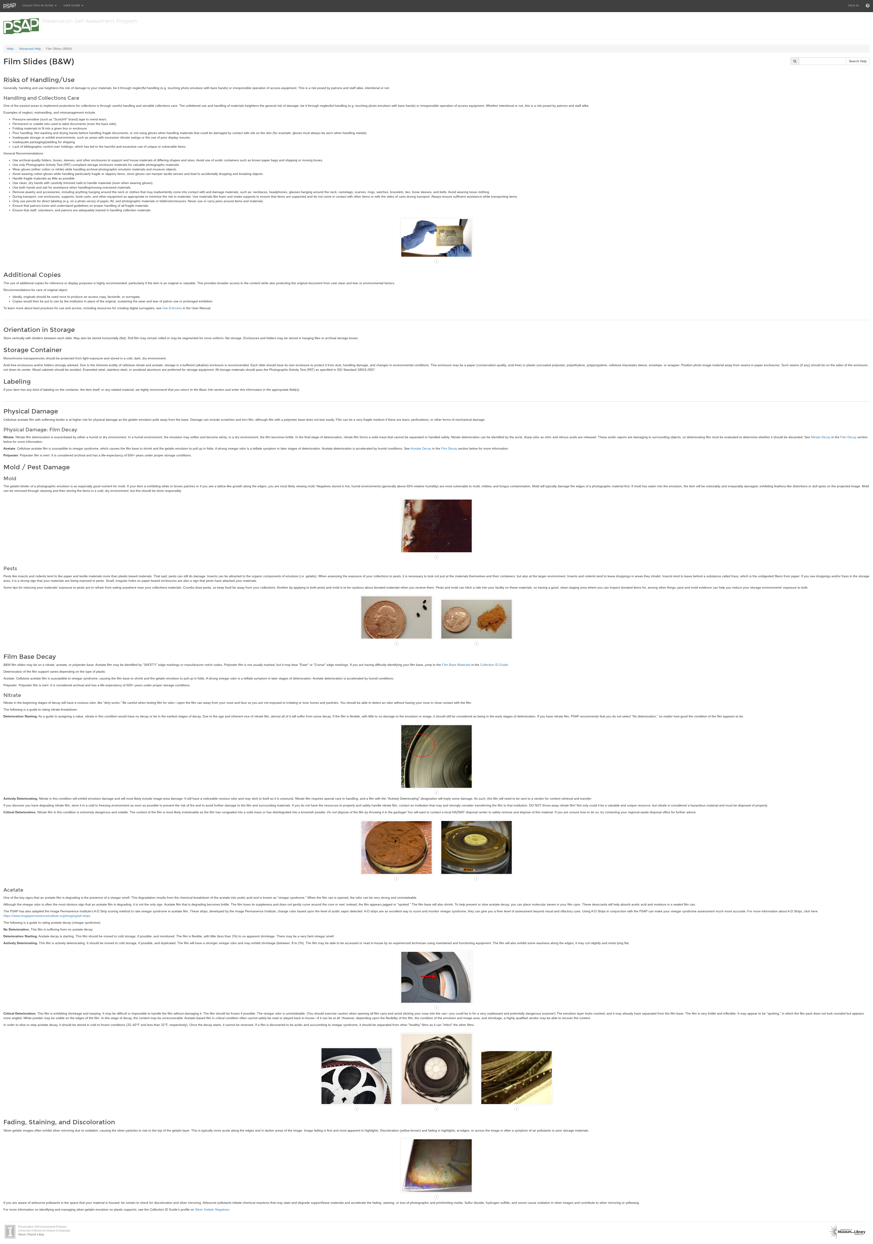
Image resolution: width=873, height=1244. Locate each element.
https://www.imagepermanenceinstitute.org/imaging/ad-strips (46, 916)
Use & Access (172, 308)
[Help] (867, 5)
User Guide (72, 5)
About (21, 1234)
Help (10, 48)
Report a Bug (36, 1234)
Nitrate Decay (820, 437)
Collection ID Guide (38, 5)
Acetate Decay (420, 448)
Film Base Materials (456, 665)
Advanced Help (30, 48)
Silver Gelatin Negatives (212, 1209)
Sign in (853, 5)
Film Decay (848, 437)
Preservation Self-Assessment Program (90, 21)
